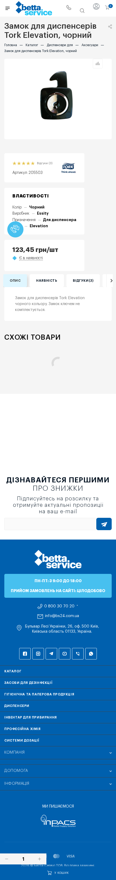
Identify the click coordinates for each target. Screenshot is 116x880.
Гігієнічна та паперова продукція (39, 694)
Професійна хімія (22, 729)
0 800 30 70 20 (59, 606)
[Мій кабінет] (96, 8)
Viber (78, 653)
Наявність (46, 280)
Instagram (38, 653)
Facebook (25, 653)
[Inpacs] (58, 821)
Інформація (16, 784)
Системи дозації (21, 740)
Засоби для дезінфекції (28, 682)
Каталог (12, 671)
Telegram (51, 653)
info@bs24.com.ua (62, 616)
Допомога (16, 771)
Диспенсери (16, 705)
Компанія (14, 752)
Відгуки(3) (83, 280)
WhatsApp (91, 653)
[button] (15, 229)
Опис (15, 280)
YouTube (64, 653)
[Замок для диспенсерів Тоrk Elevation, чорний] (58, 99)
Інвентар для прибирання (30, 717)
